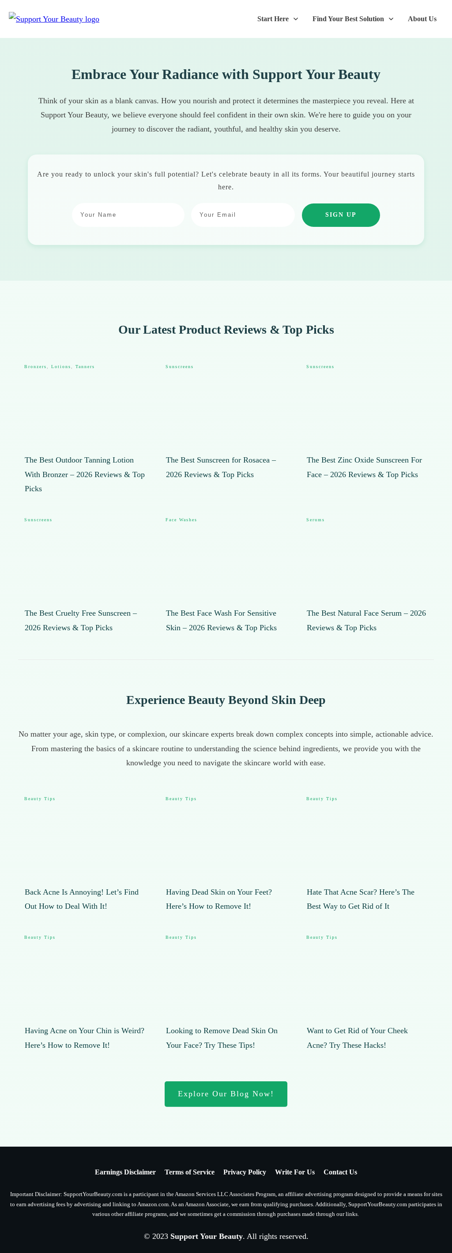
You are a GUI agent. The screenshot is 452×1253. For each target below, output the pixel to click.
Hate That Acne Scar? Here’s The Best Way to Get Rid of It (367, 854)
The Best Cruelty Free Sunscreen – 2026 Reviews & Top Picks (85, 575)
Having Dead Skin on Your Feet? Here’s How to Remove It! (226, 854)
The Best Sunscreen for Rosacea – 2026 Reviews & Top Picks (226, 429)
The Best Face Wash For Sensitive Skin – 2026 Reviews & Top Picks (226, 575)
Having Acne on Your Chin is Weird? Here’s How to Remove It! (85, 993)
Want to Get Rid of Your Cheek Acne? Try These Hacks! (367, 993)
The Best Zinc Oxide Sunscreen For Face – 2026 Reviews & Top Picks (367, 429)
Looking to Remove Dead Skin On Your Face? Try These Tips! (226, 993)
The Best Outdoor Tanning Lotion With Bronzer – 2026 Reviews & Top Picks (85, 429)
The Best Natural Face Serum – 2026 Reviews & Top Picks (367, 575)
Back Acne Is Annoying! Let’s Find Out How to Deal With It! (85, 854)
